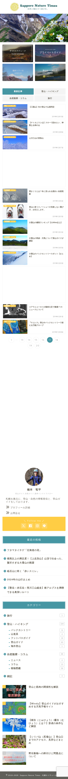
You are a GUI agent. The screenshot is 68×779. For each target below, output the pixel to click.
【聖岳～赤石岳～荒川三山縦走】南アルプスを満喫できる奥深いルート (35, 590)
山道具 (37, 634)
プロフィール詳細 (20, 507)
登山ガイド (37, 642)
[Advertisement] (34, 169)
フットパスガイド (37, 638)
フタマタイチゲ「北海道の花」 (24, 550)
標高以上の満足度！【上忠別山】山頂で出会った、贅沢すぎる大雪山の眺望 (35, 560)
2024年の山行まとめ (18, 579)
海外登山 (37, 646)
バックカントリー (37, 630)
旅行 (50, 98)
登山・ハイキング (50, 91)
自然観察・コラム (18, 98)
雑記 (35, 676)
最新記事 (18, 91)
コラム (37, 664)
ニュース (37, 660)
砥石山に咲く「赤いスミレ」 (23, 571)
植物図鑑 (37, 668)
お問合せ (15, 513)
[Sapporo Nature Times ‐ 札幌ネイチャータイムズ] (34, 11)
